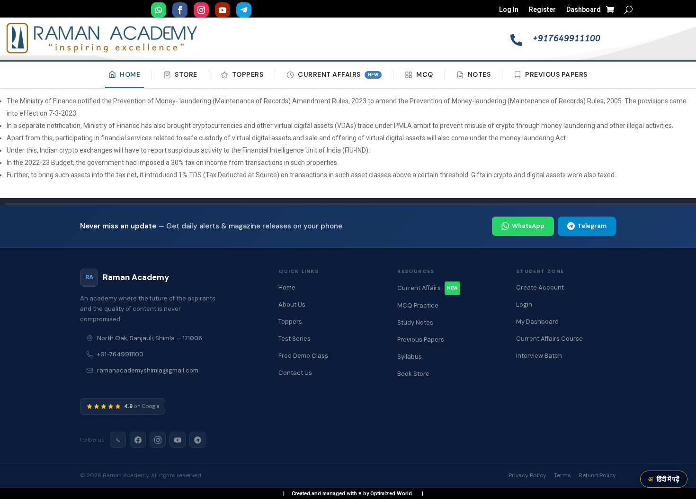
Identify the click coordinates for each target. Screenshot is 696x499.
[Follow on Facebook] (179, 10)
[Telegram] (197, 440)
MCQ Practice (417, 305)
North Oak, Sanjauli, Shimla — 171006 (149, 338)
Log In (508, 9)
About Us (291, 304)
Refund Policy (597, 475)
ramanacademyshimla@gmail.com (147, 370)
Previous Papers (556, 74)
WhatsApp (528, 226)
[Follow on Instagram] (201, 10)
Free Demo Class (303, 356)
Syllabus (409, 357)
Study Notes (415, 322)
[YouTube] (178, 440)
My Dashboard (537, 322)
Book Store (413, 374)
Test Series (294, 339)
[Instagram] (158, 440)
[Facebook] (138, 440)
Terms (562, 475)
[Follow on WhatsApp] (158, 10)
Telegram (592, 226)
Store (186, 74)
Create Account (540, 287)
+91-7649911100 (120, 354)
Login (524, 304)
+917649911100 (566, 38)
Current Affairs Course (549, 339)
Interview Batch (539, 356)
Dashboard (583, 9)
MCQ (424, 74)
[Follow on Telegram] (243, 10)
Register (542, 9)
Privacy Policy (527, 475)
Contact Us (295, 373)
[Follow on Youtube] (222, 10)
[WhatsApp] (118, 440)
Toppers (248, 74)
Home (130, 74)
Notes (479, 74)
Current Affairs (338, 74)
